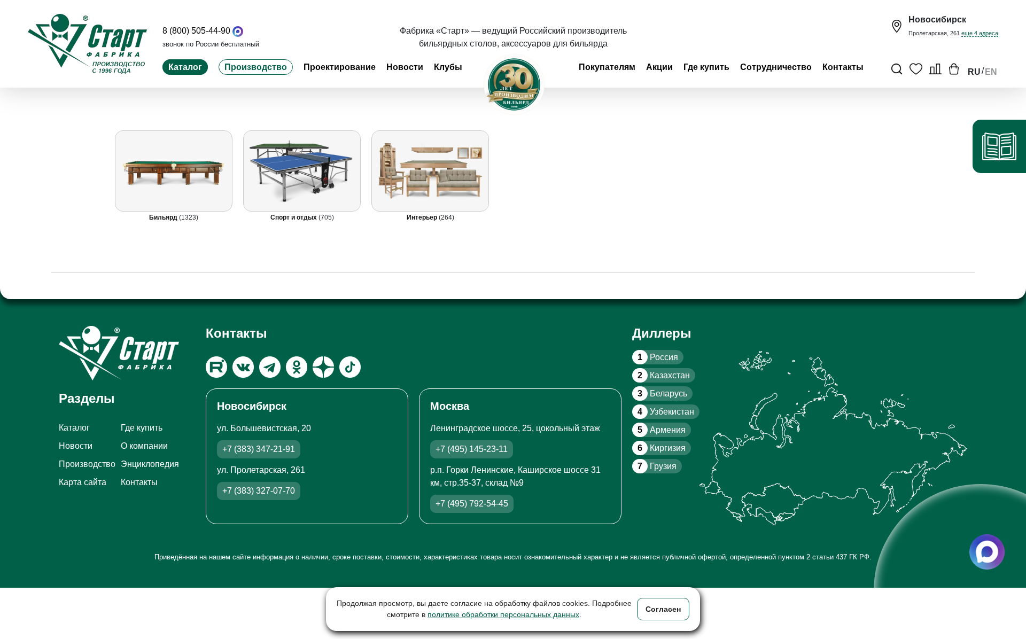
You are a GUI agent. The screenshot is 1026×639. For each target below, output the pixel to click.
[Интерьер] (430, 171)
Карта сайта (82, 482)
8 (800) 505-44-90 (196, 30)
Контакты (843, 67)
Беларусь (662, 393)
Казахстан (664, 375)
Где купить (706, 67)
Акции (659, 67)
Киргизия (662, 448)
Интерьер (423, 217)
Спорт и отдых (294, 217)
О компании (144, 445)
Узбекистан (666, 411)
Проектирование (340, 67)
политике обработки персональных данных (503, 614)
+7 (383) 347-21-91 (258, 449)
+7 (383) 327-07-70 (258, 490)
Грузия (657, 466)
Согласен (663, 609)
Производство (255, 67)
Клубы (448, 67)
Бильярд (164, 217)
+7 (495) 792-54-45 (472, 503)
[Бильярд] (173, 171)
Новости (404, 67)
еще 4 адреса (979, 33)
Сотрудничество (776, 67)
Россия (658, 357)
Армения (662, 429)
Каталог (185, 67)
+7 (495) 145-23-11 (472, 449)
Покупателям (607, 67)
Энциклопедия (150, 464)
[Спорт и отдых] (302, 171)
